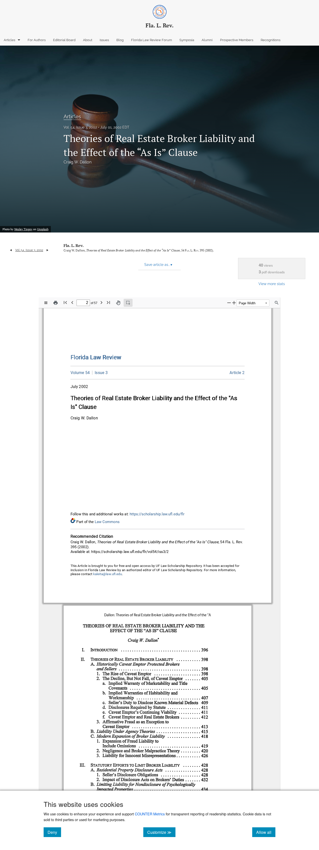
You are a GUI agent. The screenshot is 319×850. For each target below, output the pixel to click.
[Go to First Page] (65, 302)
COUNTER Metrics (150, 813)
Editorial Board (64, 40)
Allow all (265, 832)
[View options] (46, 303)
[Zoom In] (234, 303)
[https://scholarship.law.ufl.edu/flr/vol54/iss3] (100, 373)
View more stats (271, 284)
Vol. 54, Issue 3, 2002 (80, 127)
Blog (120, 40)
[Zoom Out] (229, 303)
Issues (104, 40)
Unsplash (42, 229)
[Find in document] (276, 303)
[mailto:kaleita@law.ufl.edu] (107, 574)
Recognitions (270, 40)
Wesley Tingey (23, 229)
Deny (54, 832)
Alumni (207, 40)
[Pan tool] (118, 303)
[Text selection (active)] (128, 303)
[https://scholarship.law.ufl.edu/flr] (96, 357)
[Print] (55, 303)
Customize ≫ (161, 832)
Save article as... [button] (158, 265)
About (87, 40)
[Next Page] (101, 302)
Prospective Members (236, 40)
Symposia (186, 40)
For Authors (37, 40)
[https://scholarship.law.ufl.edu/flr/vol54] (80, 372)
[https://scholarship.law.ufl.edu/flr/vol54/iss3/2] (237, 372)
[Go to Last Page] (108, 302)
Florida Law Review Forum (151, 40)
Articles (9, 40)
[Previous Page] (72, 302)
